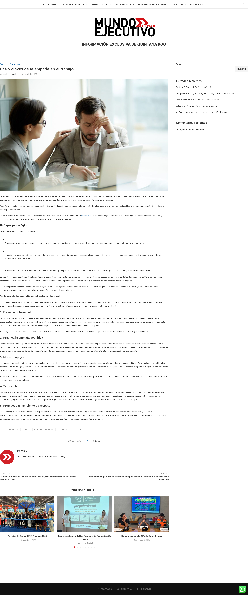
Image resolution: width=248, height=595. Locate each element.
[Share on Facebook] (93, 441)
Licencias (195, 4)
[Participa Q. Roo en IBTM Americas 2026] (27, 514)
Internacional (124, 4)
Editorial (12, 74)
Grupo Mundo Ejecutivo (152, 4)
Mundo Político (100, 4)
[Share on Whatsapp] (99, 441)
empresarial (86, 215)
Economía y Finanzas (73, 4)
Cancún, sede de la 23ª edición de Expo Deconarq (197, 99)
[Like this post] (90, 441)
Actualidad (49, 4)
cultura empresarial (10, 430)
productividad (65, 430)
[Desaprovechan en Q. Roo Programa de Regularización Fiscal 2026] (84, 514)
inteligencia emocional (44, 430)
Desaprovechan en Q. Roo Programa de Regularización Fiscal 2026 (205, 93)
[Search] (243, 4)
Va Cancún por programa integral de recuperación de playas (202, 112)
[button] (3, 521)
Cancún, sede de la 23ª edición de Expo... (141, 536)
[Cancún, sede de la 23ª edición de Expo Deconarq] (141, 514)
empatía (26, 430)
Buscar (179, 64)
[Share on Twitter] (96, 441)
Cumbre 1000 (177, 4)
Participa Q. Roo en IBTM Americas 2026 (27, 536)
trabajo (78, 430)
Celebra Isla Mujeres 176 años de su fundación (196, 106)
